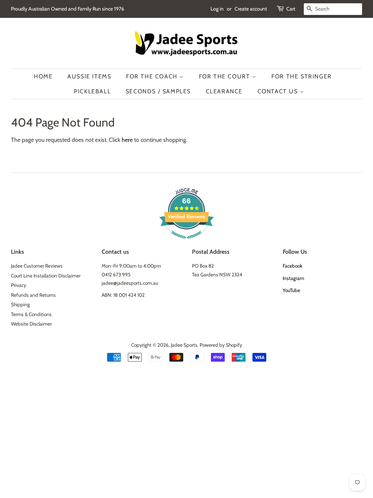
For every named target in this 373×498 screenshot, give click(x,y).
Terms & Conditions (31, 314)
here (127, 139)
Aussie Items (89, 76)
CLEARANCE (224, 91)
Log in (217, 8)
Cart (290, 8)
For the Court (225, 76)
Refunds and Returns (33, 295)
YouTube (291, 290)
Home (43, 76)
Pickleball (92, 91)
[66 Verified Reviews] (186, 242)
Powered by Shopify (221, 345)
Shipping (20, 304)
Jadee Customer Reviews (37, 266)
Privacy (18, 285)
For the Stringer (301, 76)
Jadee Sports (184, 345)
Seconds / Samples (158, 91)
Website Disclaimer (31, 324)
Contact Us (279, 91)
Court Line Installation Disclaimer (46, 276)
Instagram (293, 278)
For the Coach (152, 76)
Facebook (292, 266)
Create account (251, 8)
